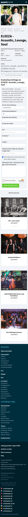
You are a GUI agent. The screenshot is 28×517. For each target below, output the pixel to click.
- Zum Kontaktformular (8, 485)
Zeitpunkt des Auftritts (9, 117)
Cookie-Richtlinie (6, 460)
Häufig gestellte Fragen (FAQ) (10, 445)
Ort (3, 129)
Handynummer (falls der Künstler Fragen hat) (13, 150)
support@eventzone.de (8, 483)
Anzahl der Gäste (7, 123)
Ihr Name (5, 136)
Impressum (4, 462)
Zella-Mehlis (19, 55)
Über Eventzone (6, 452)
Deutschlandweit (6, 60)
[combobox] (14, 132)
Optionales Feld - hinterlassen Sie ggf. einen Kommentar (13, 163)
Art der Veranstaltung (9, 105)
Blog (2, 455)
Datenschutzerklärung (8, 468)
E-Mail (4, 142)
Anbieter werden (6, 449)
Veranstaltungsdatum (9, 111)
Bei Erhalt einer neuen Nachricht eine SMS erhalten (14, 158)
